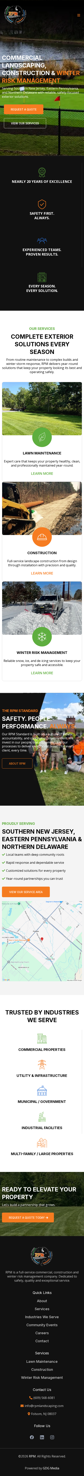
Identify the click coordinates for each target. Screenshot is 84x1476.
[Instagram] (52, 1437)
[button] (78, 15)
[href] (42, 941)
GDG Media (51, 1468)
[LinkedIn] (42, 1437)
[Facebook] (32, 1437)
